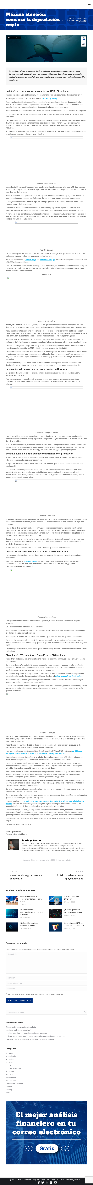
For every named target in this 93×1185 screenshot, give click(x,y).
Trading (9, 1090)
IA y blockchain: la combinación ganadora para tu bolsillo (31, 912)
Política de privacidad (23, 1180)
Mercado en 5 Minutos (14, 1084)
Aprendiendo (11, 1056)
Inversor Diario (11, 1081)
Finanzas (9, 1074)
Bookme (9, 1062)
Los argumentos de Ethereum (71, 897)
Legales (11, 1180)
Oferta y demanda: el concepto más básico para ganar (31, 898)
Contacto (54, 1180)
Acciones (9, 1053)
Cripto (8, 1065)
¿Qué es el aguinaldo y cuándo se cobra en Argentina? (27, 1033)
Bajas (62, 1180)
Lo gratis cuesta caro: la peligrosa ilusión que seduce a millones (30, 1039)
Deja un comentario (63, 860)
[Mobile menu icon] (89, 4)
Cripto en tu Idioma (14, 38)
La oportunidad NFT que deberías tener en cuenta (74, 924)
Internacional (11, 1078)
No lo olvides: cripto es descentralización (29, 924)
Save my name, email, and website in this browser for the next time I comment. (36, 994)
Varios (8, 1093)
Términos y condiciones (74, 1180)
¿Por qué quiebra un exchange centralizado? (73, 911)
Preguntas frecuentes (41, 1180)
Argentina (9, 1059)
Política (9, 1087)
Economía (10, 1071)
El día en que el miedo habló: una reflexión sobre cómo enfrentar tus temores (35, 1036)
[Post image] (12, 900)
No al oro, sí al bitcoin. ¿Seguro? (18, 1030)
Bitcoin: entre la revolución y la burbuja (21, 1027)
